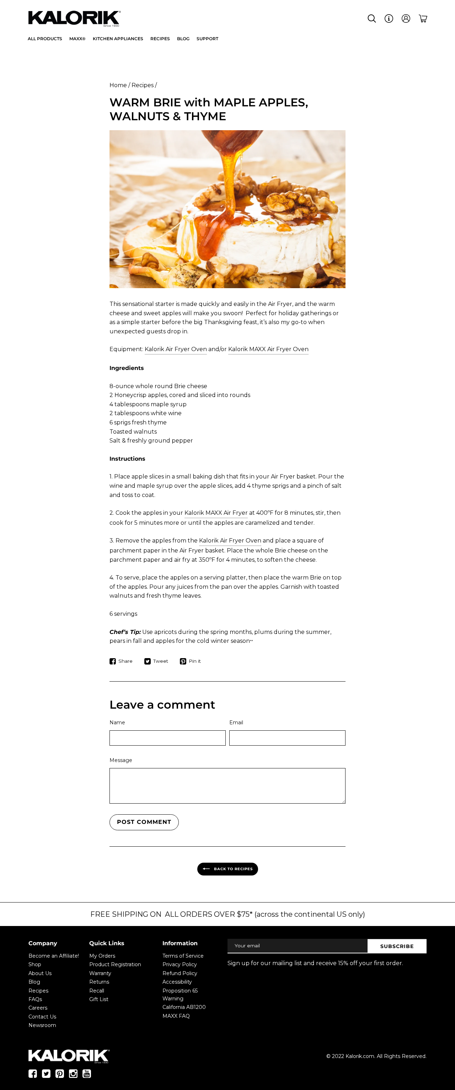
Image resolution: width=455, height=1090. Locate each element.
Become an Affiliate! (53, 956)
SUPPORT (207, 38)
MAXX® (77, 38)
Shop (34, 964)
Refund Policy (179, 973)
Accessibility (177, 982)
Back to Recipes (233, 869)
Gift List (98, 999)
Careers (37, 1008)
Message (120, 760)
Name (117, 722)
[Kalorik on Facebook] (32, 1076)
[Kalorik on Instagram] (73, 1076)
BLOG (183, 38)
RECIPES (160, 38)
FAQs (35, 999)
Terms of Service (183, 956)
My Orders (102, 956)
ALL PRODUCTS (45, 38)
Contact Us (42, 1017)
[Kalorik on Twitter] (46, 1076)
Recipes (143, 85)
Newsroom (42, 1025)
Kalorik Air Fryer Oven (176, 349)
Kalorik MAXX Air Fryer (216, 512)
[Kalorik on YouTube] (86, 1076)
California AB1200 (184, 1007)
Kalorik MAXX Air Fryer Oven (268, 349)
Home (118, 85)
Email (236, 722)
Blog (34, 982)
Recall (96, 991)
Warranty (100, 973)
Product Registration (115, 964)
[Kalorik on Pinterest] (59, 1076)
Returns (99, 982)
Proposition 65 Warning (180, 995)
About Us (40, 973)
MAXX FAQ (176, 1016)
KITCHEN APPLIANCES (118, 38)
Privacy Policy (179, 964)
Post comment (144, 822)
